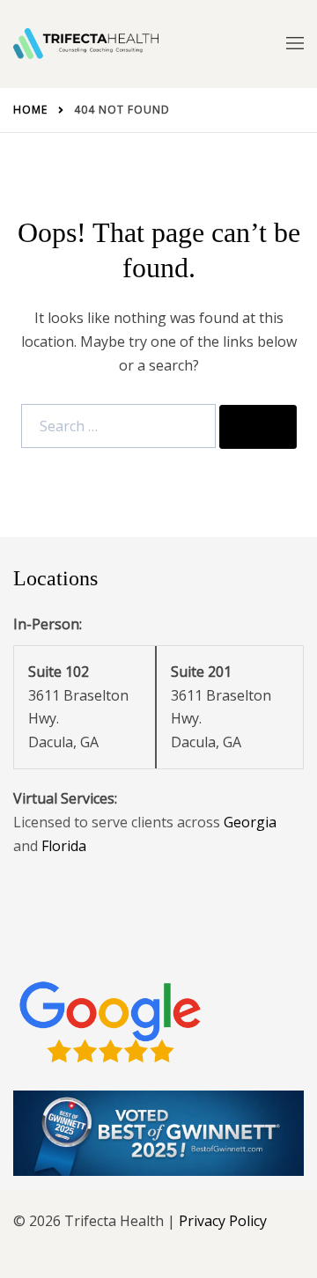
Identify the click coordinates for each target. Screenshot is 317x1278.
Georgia (250, 822)
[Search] (258, 427)
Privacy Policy (223, 1220)
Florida (63, 846)
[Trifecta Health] (85, 43)
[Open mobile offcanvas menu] (295, 44)
